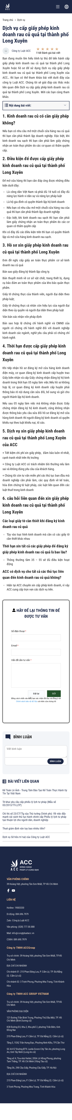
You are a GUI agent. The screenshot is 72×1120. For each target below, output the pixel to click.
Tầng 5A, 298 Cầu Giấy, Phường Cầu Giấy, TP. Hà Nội (31, 1067)
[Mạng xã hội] (8, 891)
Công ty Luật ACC (21, 50)
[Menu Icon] (57, 7)
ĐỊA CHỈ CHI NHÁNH (17, 965)
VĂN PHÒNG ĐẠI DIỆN (17, 1011)
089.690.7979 (20, 939)
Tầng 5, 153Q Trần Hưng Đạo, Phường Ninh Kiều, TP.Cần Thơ (35, 1042)
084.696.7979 (21, 914)
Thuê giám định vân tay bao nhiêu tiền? (24, 828)
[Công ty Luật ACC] (7, 7)
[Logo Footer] (23, 865)
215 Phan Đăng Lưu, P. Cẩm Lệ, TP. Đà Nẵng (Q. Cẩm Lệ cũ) (35, 1036)
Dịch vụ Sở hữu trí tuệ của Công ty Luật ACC (26, 837)
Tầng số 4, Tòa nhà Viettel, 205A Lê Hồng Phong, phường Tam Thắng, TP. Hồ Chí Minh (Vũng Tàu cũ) (34, 1060)
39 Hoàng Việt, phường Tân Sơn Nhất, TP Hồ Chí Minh (32, 884)
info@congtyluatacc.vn (23, 933)
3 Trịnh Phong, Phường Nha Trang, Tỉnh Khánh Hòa (31, 1086)
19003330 (19, 907)
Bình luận (55, 761)
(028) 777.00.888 (26, 926)
